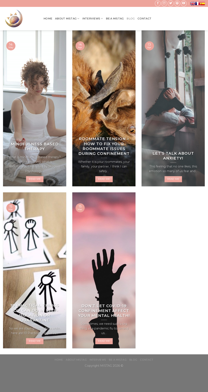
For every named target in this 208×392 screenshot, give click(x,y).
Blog (131, 18)
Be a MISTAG (115, 18)
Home (47, 18)
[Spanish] (202, 3)
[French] (197, 3)
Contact (144, 18)
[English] (192, 3)
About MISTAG (66, 18)
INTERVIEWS (91, 18)
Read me (34, 179)
